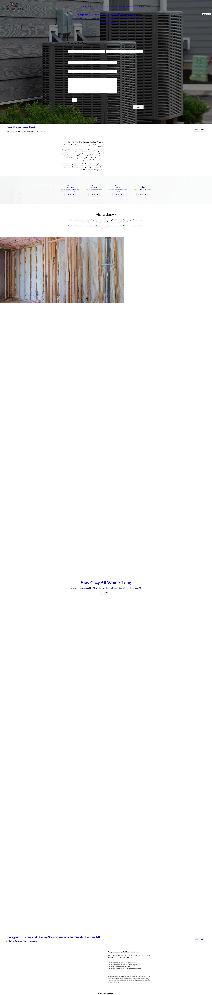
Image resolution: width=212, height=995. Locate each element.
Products (107, 6)
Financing (141, 6)
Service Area (117, 6)
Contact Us (149, 6)
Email (70, 68)
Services (98, 6)
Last (107, 54)
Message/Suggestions (73, 76)
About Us (91, 6)
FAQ (135, 6)
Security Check (72, 96)
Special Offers (128, 6)
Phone (70, 59)
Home (85, 6)
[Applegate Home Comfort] (12, 6)
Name (70, 48)
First (69, 54)
